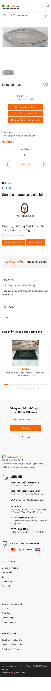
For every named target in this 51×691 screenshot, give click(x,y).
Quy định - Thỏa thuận (12, 644)
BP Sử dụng (7, 617)
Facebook (26, 437)
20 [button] (33, 388)
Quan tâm (25, 164)
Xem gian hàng (14, 242)
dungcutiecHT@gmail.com (26, 119)
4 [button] (16, 384)
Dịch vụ (5, 608)
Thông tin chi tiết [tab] (37, 261)
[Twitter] (6, 188)
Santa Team (20, 672)
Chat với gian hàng (26, 107)
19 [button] (30, 388)
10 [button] (34, 384)
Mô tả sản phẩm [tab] (14, 261)
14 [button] (46, 384)
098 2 (26, 113)
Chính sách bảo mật (11, 649)
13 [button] (43, 384)
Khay (6, 317)
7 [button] (25, 384)
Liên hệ (35, 242)
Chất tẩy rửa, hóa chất (12, 603)
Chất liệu (6, 613)
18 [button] (27, 388)
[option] (25, 45)
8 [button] (28, 384)
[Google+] (10, 188)
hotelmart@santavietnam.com (31, 499)
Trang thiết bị (22, 95)
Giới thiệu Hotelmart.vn (12, 639)
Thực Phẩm (7, 572)
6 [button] (22, 384)
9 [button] (31, 384)
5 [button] (19, 384)
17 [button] (24, 388)
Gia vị (4, 576)
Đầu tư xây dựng (9, 622)
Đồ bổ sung (7, 581)
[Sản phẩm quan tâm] (47, 15)
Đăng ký (25, 428)
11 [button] (37, 384)
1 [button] (6, 384)
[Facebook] (2, 188)
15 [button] (18, 388)
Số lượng (25, 148)
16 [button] (21, 388)
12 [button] (40, 384)
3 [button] (13, 384)
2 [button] (10, 384)
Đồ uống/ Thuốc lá (10, 567)
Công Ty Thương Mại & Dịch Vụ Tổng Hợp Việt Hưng (23, 228)
